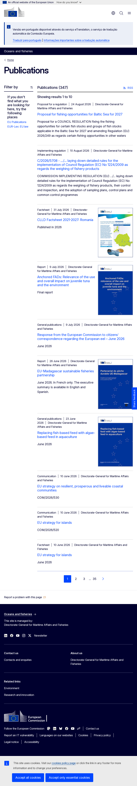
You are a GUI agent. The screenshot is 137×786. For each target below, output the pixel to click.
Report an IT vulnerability (19, 735)
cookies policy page (64, 763)
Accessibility (31, 742)
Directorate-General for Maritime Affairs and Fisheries (97, 662)
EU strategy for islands (54, 523)
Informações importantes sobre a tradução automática (76, 40)
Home (10, 59)
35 (94, 579)
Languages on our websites (56, 735)
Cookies (83, 735)
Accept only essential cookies (69, 777)
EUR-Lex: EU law (17, 126)
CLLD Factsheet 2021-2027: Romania (65, 220)
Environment (11, 688)
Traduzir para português (27, 40)
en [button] (113, 13)
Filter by (11, 87)
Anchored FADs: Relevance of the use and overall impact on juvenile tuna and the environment (66, 281)
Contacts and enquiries (18, 660)
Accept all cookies (28, 777)
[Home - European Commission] (14, 12)
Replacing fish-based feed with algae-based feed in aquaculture (66, 435)
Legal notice (11, 742)
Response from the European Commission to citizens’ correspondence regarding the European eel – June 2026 (80, 337)
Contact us (92, 728)
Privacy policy (102, 735)
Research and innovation (19, 695)
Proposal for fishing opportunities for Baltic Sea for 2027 (79, 114)
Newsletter (40, 635)
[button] (25, 597)
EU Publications (16, 121)
